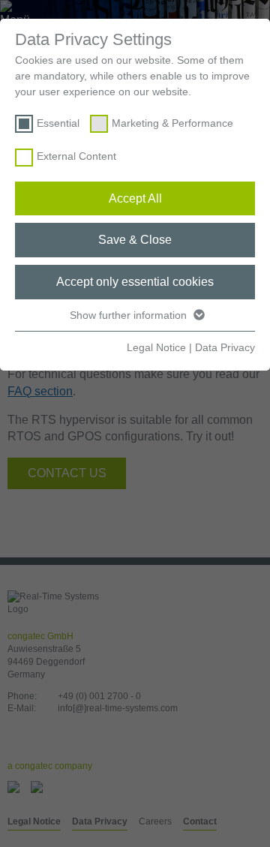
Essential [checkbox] (58, 123)
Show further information (130, 315)
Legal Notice (156, 347)
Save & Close (135, 239)
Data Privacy (225, 347)
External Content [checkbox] (76, 156)
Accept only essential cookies (135, 281)
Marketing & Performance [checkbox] (172, 123)
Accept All (135, 198)
